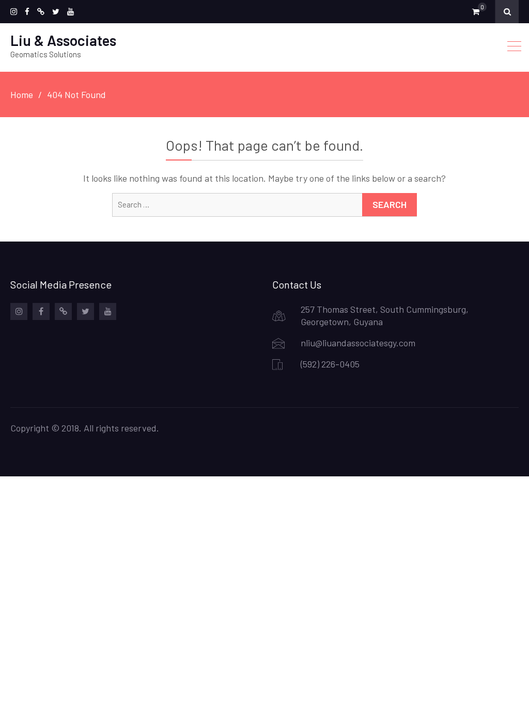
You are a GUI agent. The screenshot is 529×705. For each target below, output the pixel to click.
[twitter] (55, 11)
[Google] (40, 11)
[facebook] (27, 11)
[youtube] (70, 11)
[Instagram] (13, 11)
